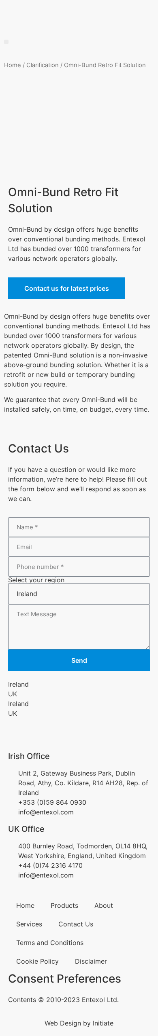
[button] (6, 42)
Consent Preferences (64, 978)
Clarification (42, 65)
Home (12, 65)
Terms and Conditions (49, 943)
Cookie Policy (37, 961)
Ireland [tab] (18, 684)
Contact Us (75, 924)
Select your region (36, 580)
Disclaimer (91, 961)
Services (29, 924)
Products (64, 905)
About (103, 905)
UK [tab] (12, 694)
